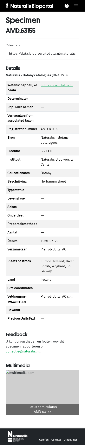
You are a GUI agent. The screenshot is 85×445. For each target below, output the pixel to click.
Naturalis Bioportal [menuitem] (31, 6)
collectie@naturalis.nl (23, 351)
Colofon (44, 440)
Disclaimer (70, 440)
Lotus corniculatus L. (57, 85)
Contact (56, 440)
